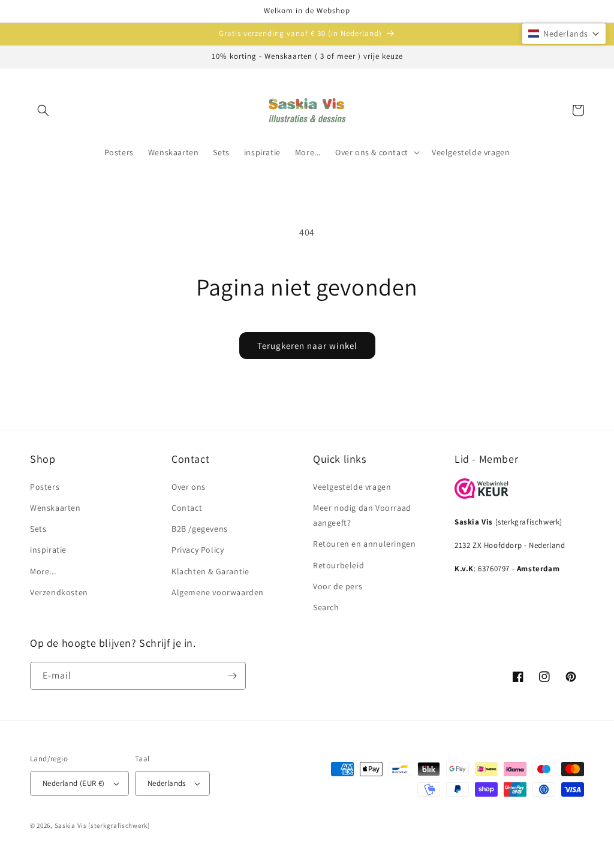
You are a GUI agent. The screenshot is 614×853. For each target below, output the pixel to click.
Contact (186, 507)
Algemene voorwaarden (217, 592)
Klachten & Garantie (210, 571)
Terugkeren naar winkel (307, 345)
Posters (44, 486)
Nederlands (167, 783)
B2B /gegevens (199, 528)
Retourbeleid (338, 565)
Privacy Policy (197, 549)
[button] (43, 110)
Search (326, 607)
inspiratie (48, 549)
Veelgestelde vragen (352, 486)
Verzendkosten (59, 592)
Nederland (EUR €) (74, 783)
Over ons (188, 486)
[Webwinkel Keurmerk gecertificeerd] (481, 495)
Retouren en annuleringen (364, 543)
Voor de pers (337, 586)
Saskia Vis (71, 825)
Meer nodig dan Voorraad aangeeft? (362, 515)
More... (43, 571)
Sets (38, 528)
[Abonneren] (232, 676)
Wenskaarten (55, 507)
